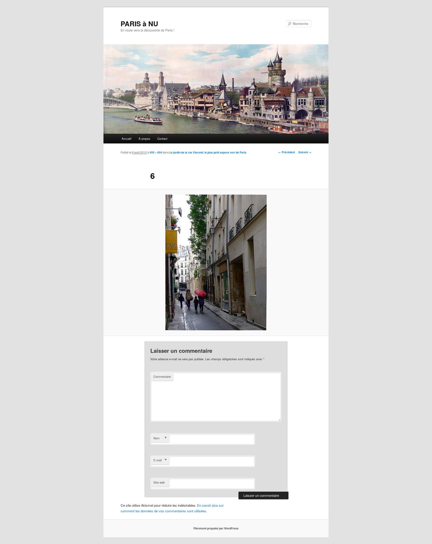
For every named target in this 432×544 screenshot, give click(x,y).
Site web (159, 482)
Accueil (126, 138)
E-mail (160, 460)
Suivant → (304, 152)
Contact (162, 138)
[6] (216, 262)
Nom (160, 438)
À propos (144, 138)
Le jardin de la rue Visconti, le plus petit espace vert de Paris (207, 152)
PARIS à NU (139, 23)
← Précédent (286, 152)
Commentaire (162, 376)
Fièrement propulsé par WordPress (216, 528)
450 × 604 (156, 152)
